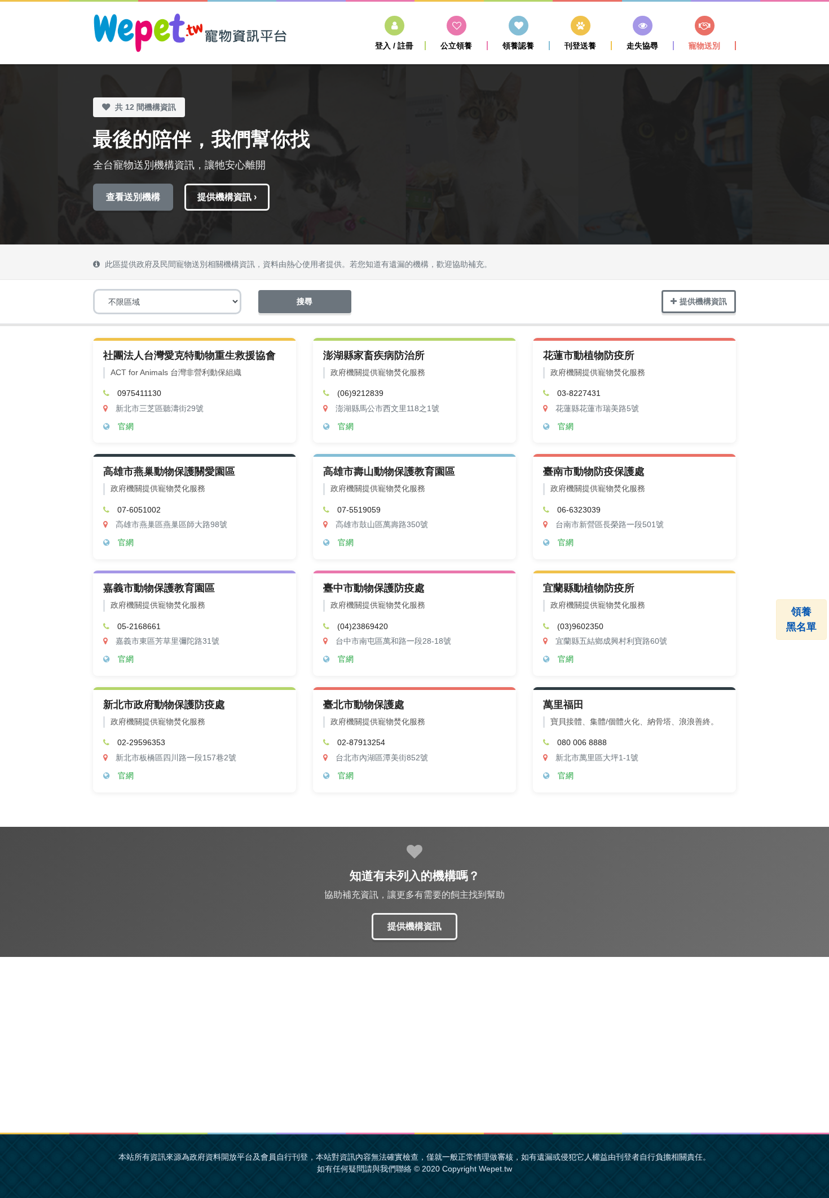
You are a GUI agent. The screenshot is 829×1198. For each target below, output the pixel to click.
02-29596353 (141, 742)
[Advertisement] (414, 1045)
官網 (126, 426)
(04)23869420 (362, 626)
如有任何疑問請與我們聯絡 (364, 1168)
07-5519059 (359, 510)
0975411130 (139, 393)
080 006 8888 (582, 742)
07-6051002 (139, 510)
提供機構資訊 (703, 301)
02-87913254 (361, 742)
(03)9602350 (580, 626)
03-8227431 (579, 393)
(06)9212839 (360, 393)
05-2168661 (139, 626)
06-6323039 (579, 510)
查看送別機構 (133, 197)
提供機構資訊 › (227, 197)
